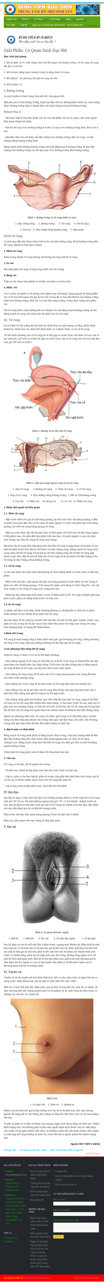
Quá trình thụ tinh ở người (66, 1150)
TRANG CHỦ (11, 19)
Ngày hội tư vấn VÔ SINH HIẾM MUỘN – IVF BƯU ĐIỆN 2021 (57, 25)
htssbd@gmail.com (16, 1174)
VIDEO (68, 19)
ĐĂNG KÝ (58, 1237)
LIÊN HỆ (23, 25)
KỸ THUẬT (39, 19)
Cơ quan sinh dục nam (33, 1150)
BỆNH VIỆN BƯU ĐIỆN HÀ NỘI (86, 1278)
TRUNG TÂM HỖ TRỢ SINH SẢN (36, 1278)
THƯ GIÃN (10, 25)
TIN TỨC (25, 19)
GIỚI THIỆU (54, 19)
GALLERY (80, 19)
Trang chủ (10, 1150)
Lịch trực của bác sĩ (66, 1184)
